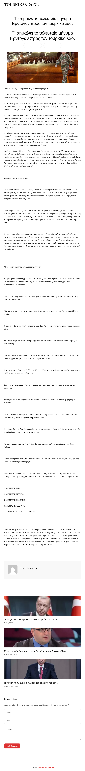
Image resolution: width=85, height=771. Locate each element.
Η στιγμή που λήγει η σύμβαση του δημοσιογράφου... (31, 682)
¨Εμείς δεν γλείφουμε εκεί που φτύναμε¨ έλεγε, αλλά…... (32, 619)
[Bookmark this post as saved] (5, 556)
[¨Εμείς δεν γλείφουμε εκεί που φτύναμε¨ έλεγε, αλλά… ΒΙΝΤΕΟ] (42, 606)
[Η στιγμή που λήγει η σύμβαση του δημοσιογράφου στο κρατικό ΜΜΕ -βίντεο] (42, 669)
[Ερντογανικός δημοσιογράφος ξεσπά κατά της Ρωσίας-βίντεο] (42, 637)
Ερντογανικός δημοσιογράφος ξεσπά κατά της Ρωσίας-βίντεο (35, 651)
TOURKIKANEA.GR (21, 4)
